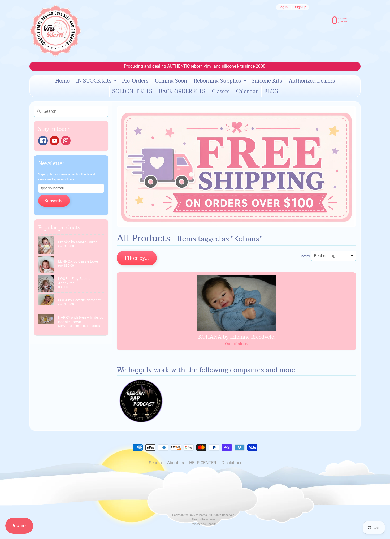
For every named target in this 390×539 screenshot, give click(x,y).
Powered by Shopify (203, 524)
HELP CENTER (202, 462)
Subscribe (54, 201)
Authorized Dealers (312, 80)
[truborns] (55, 30)
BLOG (271, 91)
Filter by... (137, 258)
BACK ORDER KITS (182, 91)
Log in (283, 7)
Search (155, 462)
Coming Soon (171, 80)
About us (175, 462)
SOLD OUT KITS (132, 91)
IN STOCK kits (97, 81)
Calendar (247, 91)
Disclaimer (231, 462)
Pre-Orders (135, 80)
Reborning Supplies (221, 81)
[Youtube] (54, 140)
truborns (201, 515)
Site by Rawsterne (203, 519)
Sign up (300, 7)
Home (62, 80)
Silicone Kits (267, 80)
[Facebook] (43, 140)
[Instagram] (66, 140)
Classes (220, 91)
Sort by (305, 256)
